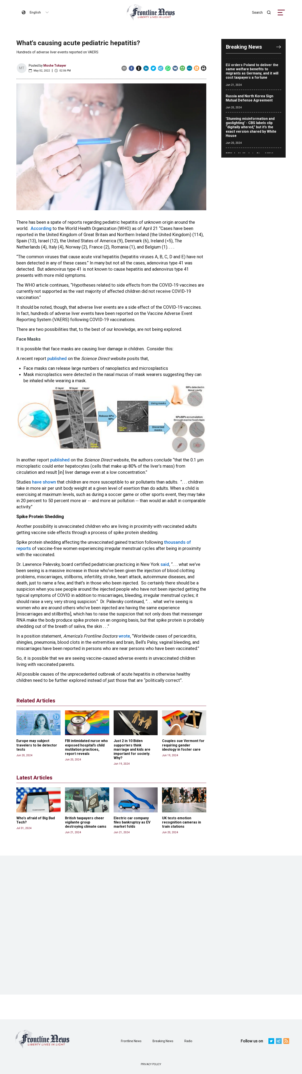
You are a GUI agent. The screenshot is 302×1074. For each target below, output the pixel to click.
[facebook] (131, 68)
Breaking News (163, 1041)
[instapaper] (138, 68)
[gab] (182, 68)
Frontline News (131, 1041)
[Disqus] (151, 925)
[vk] (175, 68)
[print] (203, 68)
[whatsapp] (168, 68)
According (41, 228)
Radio (188, 1041)
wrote (124, 636)
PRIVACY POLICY (151, 1064)
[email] (124, 68)
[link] (151, 12)
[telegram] (160, 68)
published (57, 358)
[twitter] (153, 68)
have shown (44, 482)
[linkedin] (146, 68)
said (165, 564)
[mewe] (189, 68)
